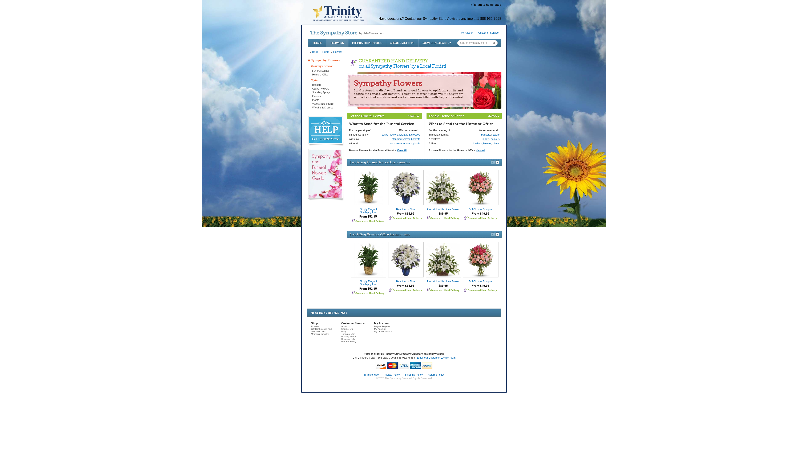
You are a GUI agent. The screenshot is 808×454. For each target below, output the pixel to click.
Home (317, 43)
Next (497, 162)
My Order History (383, 331)
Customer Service (488, 32)
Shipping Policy (349, 339)
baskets (415, 139)
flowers (495, 134)
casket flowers (390, 134)
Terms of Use (348, 334)
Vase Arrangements (323, 103)
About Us (346, 326)
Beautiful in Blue (405, 209)
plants (416, 143)
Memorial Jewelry (436, 43)
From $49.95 (480, 213)
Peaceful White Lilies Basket (443, 209)
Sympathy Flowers (325, 60)
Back (315, 51)
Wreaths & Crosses (322, 107)
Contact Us (347, 329)
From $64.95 (405, 213)
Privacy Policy (348, 336)
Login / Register (382, 326)
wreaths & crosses (409, 134)
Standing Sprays (321, 92)
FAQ (343, 331)
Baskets (316, 84)
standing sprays (401, 139)
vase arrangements (401, 143)
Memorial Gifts (402, 43)
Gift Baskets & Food (367, 43)
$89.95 (443, 213)
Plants (315, 100)
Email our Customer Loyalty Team (436, 357)
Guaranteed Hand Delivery (369, 221)
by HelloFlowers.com (347, 33)
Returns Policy (348, 341)
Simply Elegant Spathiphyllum (368, 211)
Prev (493, 162)
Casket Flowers (320, 88)
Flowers (337, 43)
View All (413, 115)
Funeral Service (321, 70)
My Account (467, 32)
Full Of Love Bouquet (481, 209)
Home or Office (320, 74)
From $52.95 (368, 216)
